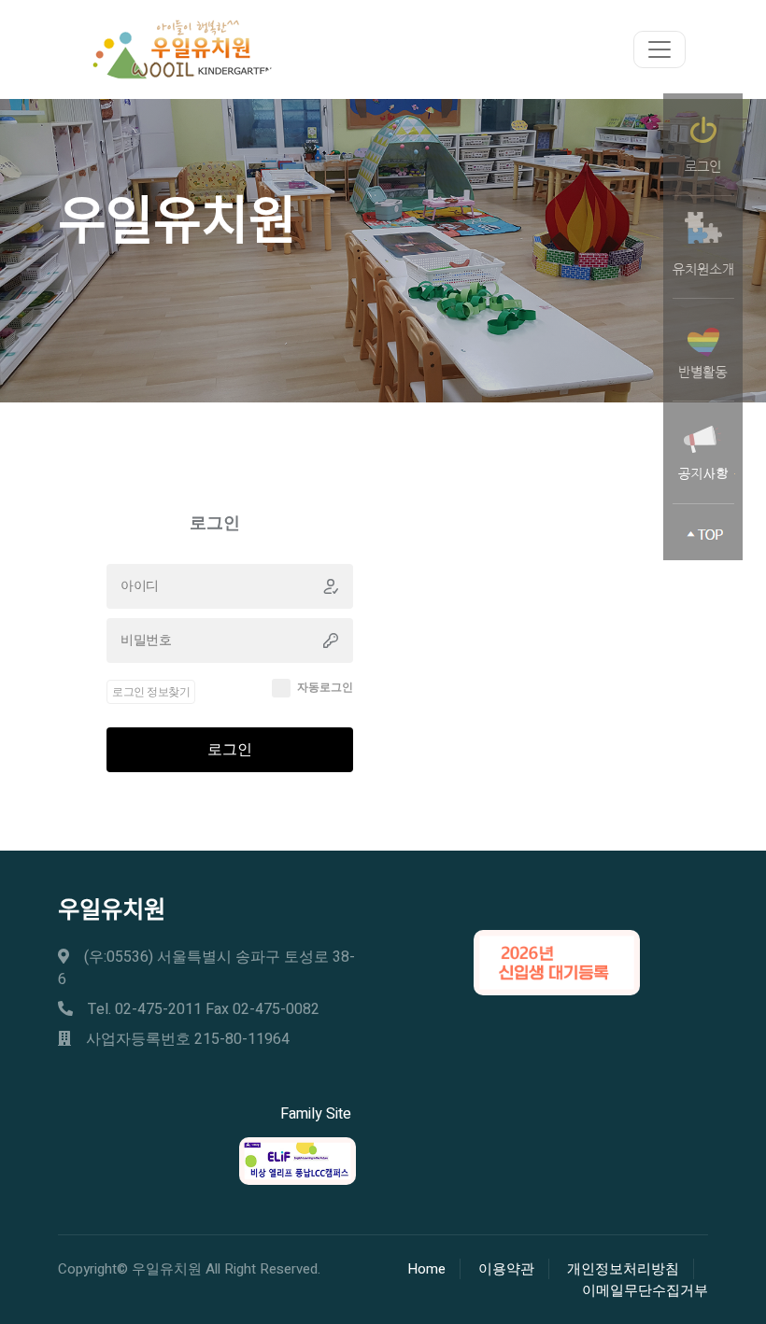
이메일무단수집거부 (645, 1290)
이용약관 (506, 1269)
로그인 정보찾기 (151, 691)
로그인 (229, 750)
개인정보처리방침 (623, 1269)
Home (426, 1269)
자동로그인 (325, 687)
